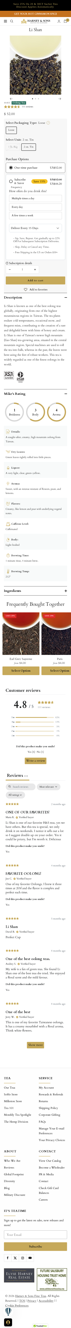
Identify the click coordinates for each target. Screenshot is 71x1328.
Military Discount (14, 1195)
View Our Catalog (50, 1161)
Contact (43, 1181)
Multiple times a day (23, 198)
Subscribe (35, 1246)
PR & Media (46, 1174)
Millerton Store (13, 1101)
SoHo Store (11, 1094)
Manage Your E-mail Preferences (51, 1131)
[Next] (59, 99)
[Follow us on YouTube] (30, 1258)
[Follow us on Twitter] (15, 1258)
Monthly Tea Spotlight (17, 1115)
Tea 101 (9, 1108)
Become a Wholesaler (52, 1167)
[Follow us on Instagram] (22, 1258)
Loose (11, 130)
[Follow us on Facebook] (7, 1258)
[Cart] (65, 21)
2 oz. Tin (29, 147)
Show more (35, 1045)
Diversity (9, 1181)
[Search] (11, 21)
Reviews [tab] (17, 775)
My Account (46, 1088)
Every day (17, 207)
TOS (22, 1301)
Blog (7, 1188)
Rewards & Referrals (51, 1094)
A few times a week (22, 215)
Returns (43, 1101)
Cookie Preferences (17, 1305)
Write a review (35, 761)
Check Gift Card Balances (49, 1190)
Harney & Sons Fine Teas (30, 1296)
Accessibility (46, 1301)
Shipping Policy (48, 1108)
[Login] (58, 21)
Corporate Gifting (49, 1115)
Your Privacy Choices (52, 1140)
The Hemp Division (16, 1122)
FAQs (42, 1122)
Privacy (31, 1301)
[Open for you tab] (8, 1322)
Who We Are (12, 1161)
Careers (43, 1200)
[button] (35, 717)
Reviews (9, 1167)
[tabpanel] (35, 917)
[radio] (35, 168)
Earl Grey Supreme (21, 659)
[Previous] (11, 99)
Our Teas (9, 1088)
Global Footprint (14, 1174)
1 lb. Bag (13, 147)
